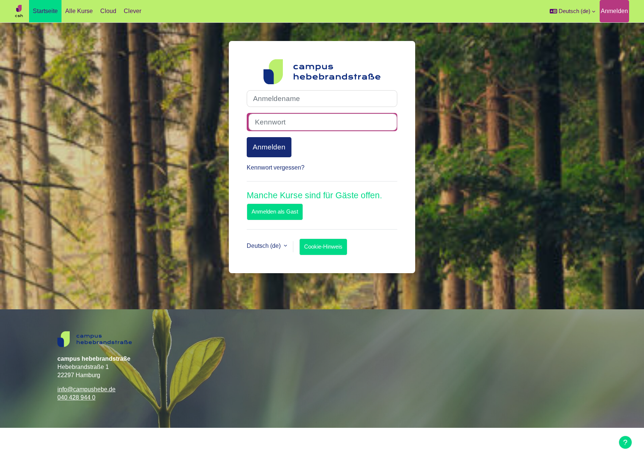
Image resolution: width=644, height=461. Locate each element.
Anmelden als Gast (275, 211)
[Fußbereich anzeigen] (625, 442)
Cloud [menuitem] (108, 11)
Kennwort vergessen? (275, 167)
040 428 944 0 (76, 397)
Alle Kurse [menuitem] (79, 11)
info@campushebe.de (86, 389)
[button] (572, 11)
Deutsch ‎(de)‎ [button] (264, 246)
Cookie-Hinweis (323, 246)
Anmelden (614, 11)
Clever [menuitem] (132, 11)
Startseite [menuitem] (45, 11)
